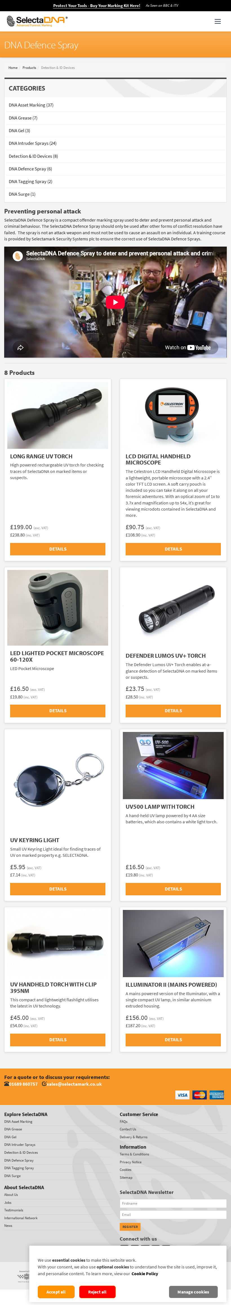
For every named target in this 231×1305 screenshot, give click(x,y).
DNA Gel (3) (19, 130)
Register (130, 1227)
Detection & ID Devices (21, 1152)
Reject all (97, 1292)
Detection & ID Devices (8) (33, 156)
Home (12, 67)
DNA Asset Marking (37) (31, 105)
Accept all (56, 1292)
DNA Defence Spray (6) (30, 169)
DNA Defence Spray (19, 1160)
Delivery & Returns (133, 1137)
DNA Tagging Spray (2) (30, 181)
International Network (20, 1218)
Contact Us (128, 1129)
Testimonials (13, 1210)
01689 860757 (23, 1084)
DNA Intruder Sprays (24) (33, 143)
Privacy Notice (130, 1162)
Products (29, 67)
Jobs (7, 1202)
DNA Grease (13, 1129)
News (8, 1225)
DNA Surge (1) (22, 194)
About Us (11, 1194)
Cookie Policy (145, 1274)
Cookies (125, 1169)
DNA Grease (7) (23, 118)
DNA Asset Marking (18, 1121)
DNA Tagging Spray (19, 1168)
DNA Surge (12, 1175)
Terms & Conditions (134, 1154)
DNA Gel (10, 1137)
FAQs (123, 1121)
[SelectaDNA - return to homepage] (37, 21)
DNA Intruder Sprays (19, 1144)
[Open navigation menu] (217, 21)
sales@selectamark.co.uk (74, 1084)
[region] (127, 1274)
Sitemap (126, 1177)
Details (57, 549)
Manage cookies (193, 1292)
